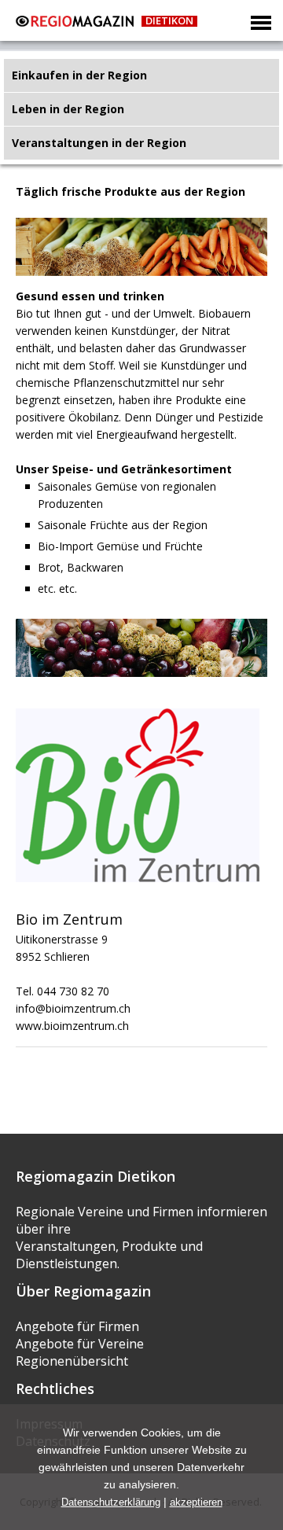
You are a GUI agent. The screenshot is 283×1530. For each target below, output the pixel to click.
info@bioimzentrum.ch (73, 1008)
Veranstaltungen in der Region (99, 142)
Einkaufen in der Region (79, 75)
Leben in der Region (68, 108)
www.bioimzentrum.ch (72, 1025)
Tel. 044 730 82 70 (62, 991)
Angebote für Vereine (80, 1343)
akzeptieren (196, 1502)
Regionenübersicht (72, 1361)
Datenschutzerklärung (110, 1502)
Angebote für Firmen (77, 1326)
